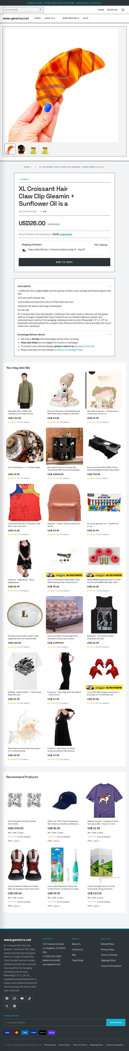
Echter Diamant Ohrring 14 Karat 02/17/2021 (22, 822)
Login (101, 10)
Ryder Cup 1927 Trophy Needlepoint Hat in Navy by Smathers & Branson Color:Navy (63, 822)
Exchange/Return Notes (31, 334)
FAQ (74, 954)
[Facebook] (7, 998)
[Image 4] (44, 149)
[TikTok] (29, 998)
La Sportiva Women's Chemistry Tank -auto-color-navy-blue (24, 524)
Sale (86, 18)
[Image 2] (21, 149)
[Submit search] (40, 10)
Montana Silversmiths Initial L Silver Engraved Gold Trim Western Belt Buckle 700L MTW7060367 (23, 637)
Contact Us (77, 949)
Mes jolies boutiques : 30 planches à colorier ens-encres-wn (102, 412)
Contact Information (111, 966)
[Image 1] (10, 149)
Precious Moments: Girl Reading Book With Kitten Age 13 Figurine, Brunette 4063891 (64, 412)
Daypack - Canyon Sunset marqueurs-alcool (64, 524)
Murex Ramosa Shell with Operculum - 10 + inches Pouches (24, 749)
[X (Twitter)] (7, 1006)
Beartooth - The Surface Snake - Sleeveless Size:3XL (101, 637)
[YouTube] (22, 998)
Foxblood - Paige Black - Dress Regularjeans (21, 580)
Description (24, 286)
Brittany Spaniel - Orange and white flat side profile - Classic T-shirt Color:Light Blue (103, 822)
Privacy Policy (107, 949)
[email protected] (85, 346)
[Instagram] (14, 998)
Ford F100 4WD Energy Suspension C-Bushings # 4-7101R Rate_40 (103, 693)
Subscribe (116, 1022)
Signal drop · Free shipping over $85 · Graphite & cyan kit (64, 3)
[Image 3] (33, 149)
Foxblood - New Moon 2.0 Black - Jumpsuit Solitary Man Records (62, 749)
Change (103, 244)
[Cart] (122, 9)
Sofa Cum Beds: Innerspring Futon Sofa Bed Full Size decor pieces (63, 637)
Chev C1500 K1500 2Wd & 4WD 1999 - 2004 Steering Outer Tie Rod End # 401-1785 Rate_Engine (64, 581)
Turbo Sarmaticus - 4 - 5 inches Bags (24, 467)
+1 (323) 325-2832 (52, 956)
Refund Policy (107, 944)
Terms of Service (109, 954)
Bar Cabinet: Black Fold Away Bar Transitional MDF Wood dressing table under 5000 (64, 468)
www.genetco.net (16, 18)
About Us (76, 944)
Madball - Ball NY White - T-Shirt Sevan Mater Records (24, 693)
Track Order (78, 960)
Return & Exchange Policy (70, 349)
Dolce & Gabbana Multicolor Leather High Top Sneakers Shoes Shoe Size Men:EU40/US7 (23, 887)
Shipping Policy (108, 960)
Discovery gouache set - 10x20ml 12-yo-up (103, 524)
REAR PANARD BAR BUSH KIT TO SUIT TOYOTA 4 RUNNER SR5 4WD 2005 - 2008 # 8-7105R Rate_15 (104, 581)
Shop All (50, 18)
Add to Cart (64, 262)
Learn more (66, 234)
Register (112, 10)
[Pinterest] (14, 1006)
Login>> (16, 840)
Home (37, 18)
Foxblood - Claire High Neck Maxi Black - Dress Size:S (64, 693)
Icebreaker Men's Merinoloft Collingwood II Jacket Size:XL (20, 412)
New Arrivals (71, 18)
